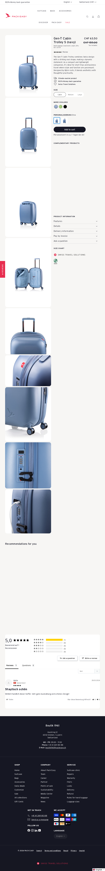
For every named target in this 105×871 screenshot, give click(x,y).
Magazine (45, 797)
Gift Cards (18, 801)
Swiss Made (19, 786)
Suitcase (41, 11)
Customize (19, 789)
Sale (16, 793)
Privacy (74, 850)
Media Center (47, 793)
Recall (65, 850)
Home (17, 770)
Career (44, 778)
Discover (43, 22)
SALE (67, 22)
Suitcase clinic (73, 770)
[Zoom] (28, 66)
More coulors (61, 102)
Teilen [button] (10, 699)
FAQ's (69, 782)
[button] (56, 106)
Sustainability (47, 789)
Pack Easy (56, 22)
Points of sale (47, 786)
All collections (20, 797)
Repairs (70, 774)
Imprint (82, 850)
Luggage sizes (73, 801)
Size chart (59, 248)
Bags (52, 11)
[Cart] (98, 16)
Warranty (71, 778)
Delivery (70, 789)
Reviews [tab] (10, 665)
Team (43, 774)
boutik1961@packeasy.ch (55, 747)
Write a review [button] (91, 658)
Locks (69, 786)
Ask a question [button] (69, 658)
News (43, 801)
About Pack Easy (48, 770)
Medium (71, 95)
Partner (44, 782)
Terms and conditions (52, 850)
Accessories (65, 11)
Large (80, 95)
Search (39, 850)
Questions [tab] (26, 665)
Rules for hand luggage (77, 797)
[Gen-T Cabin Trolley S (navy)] (75, 159)
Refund (70, 793)
